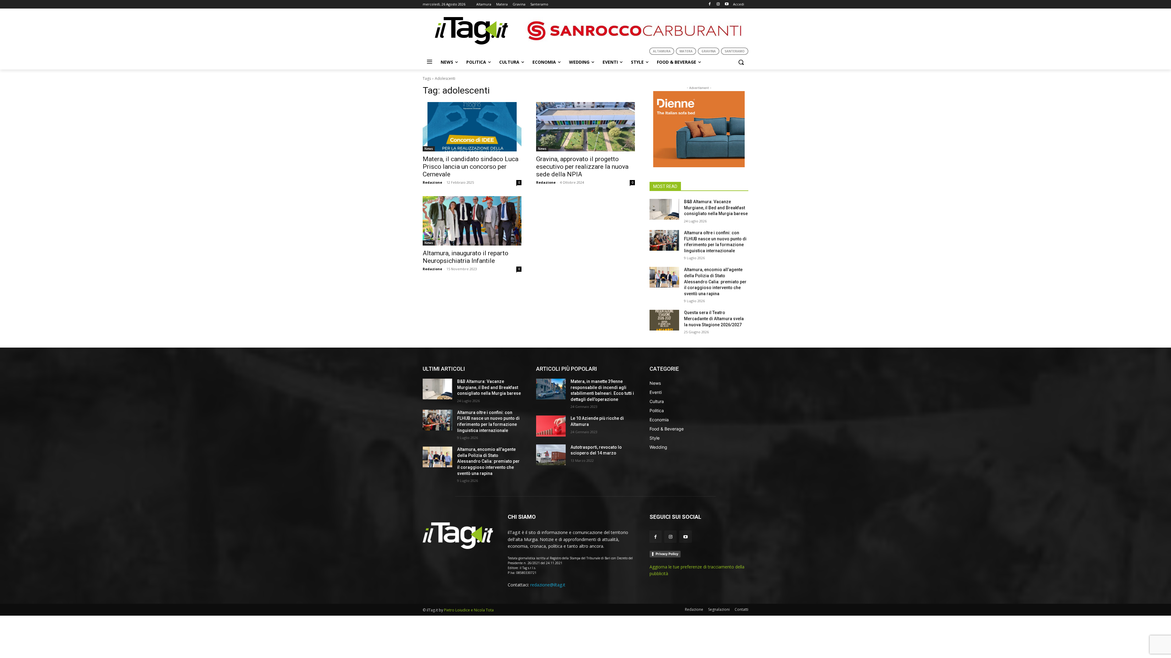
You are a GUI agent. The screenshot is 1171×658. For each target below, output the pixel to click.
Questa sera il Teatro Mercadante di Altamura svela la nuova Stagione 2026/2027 (714, 318)
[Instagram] (718, 4)
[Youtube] (726, 4)
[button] (741, 62)
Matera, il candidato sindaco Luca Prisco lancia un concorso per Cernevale (470, 166)
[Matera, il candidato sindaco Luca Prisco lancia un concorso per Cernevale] (472, 126)
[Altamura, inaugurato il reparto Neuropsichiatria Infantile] (472, 221)
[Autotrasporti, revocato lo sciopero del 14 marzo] (551, 454)
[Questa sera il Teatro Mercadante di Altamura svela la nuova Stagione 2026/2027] (664, 320)
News (428, 149)
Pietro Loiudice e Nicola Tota (469, 610)
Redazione (432, 182)
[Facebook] (709, 4)
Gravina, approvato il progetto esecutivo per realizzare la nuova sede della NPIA (582, 166)
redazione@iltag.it (547, 585)
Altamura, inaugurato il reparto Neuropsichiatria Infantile (465, 256)
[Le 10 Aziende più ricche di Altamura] (551, 426)
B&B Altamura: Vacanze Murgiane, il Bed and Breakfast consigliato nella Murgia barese (716, 207)
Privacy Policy (667, 554)
